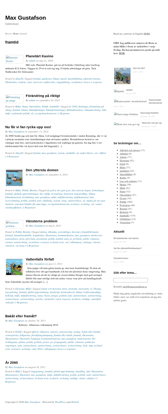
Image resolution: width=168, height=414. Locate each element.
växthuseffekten (13, 207)
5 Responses (21, 302)
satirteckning (20, 242)
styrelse (39, 299)
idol (88, 371)
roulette (22, 82)
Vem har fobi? (139, 68)
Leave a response (93, 82)
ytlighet (90, 378)
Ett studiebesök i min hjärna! (126, 238)
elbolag (97, 288)
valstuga (87, 242)
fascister (76, 231)
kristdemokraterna (50, 338)
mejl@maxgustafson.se (134, 286)
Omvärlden (35, 106)
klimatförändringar (55, 109)
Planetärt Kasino (39, 56)
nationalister (11, 238)
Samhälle (54, 106)
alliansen (44, 331)
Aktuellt (19, 78)
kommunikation (66, 235)
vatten (98, 204)
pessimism (42, 238)
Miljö (18, 106)
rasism (61, 153)
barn (64, 288)
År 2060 (11, 362)
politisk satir (35, 200)
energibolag (11, 292)
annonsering (65, 331)
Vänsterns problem (41, 221)
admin (32, 60)
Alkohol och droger (130, 150)
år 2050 (73, 106)
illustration (51, 235)
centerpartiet (11, 335)
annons (54, 331)
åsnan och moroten (51, 288)
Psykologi (125, 205)
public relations (91, 238)
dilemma (52, 231)
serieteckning (27, 299)
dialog (43, 231)
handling (80, 371)
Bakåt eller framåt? (21, 316)
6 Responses (33, 245)
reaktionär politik (21, 113)
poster (46, 342)
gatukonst (47, 78)
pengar (54, 295)
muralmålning (75, 78)
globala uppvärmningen (26, 193)
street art (37, 82)
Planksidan (11, 82)
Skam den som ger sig (152, 123)
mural (63, 78)
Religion (124, 212)
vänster (96, 242)
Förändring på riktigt (43, 96)
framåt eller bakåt (63, 335)
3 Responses (29, 207)
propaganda (60, 342)
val (95, 153)
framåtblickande (90, 231)
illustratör (25, 338)
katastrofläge (80, 193)
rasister (9, 242)
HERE (147, 33)
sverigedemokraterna (45, 113)
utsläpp (86, 299)
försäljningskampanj (42, 335)
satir (29, 82)
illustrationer (11, 338)
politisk (38, 342)
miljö (7, 113)
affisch (35, 331)
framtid (36, 78)
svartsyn (44, 242)
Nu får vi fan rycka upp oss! (28, 127)
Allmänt (124, 153)
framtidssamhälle (23, 235)
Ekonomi (19, 288)
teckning (85, 204)
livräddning (28, 197)
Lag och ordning (128, 181)
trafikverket (49, 82)
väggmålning (63, 82)
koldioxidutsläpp (92, 292)
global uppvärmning (38, 292)
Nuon (47, 295)
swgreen (66, 299)
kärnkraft (54, 292)
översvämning (12, 200)
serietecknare (12, 299)
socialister (34, 242)
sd (32, 113)
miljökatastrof (81, 197)
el (91, 288)
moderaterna (84, 338)
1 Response (64, 113)
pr (71, 238)
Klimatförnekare (75, 109)
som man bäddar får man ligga (30, 204)
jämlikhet (124, 170)
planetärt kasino (92, 78)
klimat (56, 78)
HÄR (122, 53)
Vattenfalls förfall (40, 259)
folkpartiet (25, 335)
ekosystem (83, 288)
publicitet (90, 342)
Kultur (123, 177)
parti (21, 238)
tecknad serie (57, 242)
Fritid (122, 164)
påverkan (30, 238)
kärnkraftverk (68, 292)
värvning (20, 245)
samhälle (70, 153)
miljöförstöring (65, 197)
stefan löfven (86, 153)
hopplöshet (38, 235)
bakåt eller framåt (91, 331)
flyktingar (83, 106)
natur (40, 295)
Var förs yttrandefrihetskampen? (128, 248)
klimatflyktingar (37, 109)
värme (82, 378)
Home (16, 33)
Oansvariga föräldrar (149, 113)
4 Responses (13, 156)
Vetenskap (125, 222)
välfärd (102, 153)
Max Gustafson (16, 131)
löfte (104, 109)
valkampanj (76, 242)
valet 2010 (37, 348)
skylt (85, 345)
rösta (64, 200)
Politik (45, 106)
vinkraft (9, 302)
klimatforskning (93, 109)
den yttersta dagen (81, 190)
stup (91, 345)
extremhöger (64, 231)
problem (77, 238)
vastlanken (76, 82)
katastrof (68, 193)
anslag (77, 331)
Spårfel (129, 90)
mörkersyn (96, 235)
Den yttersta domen (42, 170)
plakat (22, 342)
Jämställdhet (126, 174)
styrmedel (49, 299)
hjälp (47, 193)
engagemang (37, 371)
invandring (57, 193)
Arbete (123, 157)
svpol (58, 299)
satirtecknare (74, 200)
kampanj (35, 338)
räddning (47, 200)
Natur (25, 106)
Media (123, 184)
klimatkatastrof (13, 197)
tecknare (75, 204)
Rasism (33, 190)
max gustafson (49, 153)
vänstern (9, 245)
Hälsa (123, 167)
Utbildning (125, 219)
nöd (92, 197)
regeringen (10, 345)
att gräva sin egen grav (59, 190)
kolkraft (9, 295)
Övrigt (123, 198)
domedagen (98, 190)
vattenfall (95, 299)
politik (24, 200)
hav (41, 193)
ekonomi (72, 288)
